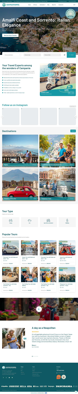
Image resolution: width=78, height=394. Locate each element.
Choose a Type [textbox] (27, 54)
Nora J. (34, 345)
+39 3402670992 (73, 1)
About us (22, 372)
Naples (6, 164)
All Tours (35, 4)
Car (29, 223)
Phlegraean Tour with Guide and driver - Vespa (66, 284)
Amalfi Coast (45, 92)
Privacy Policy (67, 390)
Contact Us (61, 4)
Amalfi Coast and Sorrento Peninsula (51, 164)
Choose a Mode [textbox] (47, 54)
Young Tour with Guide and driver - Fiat (66, 258)
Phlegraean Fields (46, 198)
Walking (67, 223)
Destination (42, 4)
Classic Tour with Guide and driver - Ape (28, 258)
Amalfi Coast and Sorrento (37, 372)
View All (73, 130)
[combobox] (12, 55)
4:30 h (6, 260)
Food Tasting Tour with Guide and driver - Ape (47, 284)
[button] (73, 93)
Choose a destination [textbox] (9, 54)
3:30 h (25, 287)
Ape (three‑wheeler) (48, 223)
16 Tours (34, 164)
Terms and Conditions (60, 390)
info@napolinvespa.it (63, 1)
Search (72, 54)
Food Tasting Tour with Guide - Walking (29, 284)
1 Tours (34, 198)
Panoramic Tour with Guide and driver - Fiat (10, 258)
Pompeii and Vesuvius (10, 198)
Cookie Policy (73, 390)
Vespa (10, 223)
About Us (54, 4)
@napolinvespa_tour (72, 106)
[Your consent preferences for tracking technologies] (76, 392)
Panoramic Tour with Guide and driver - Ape (48, 258)
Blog (48, 4)
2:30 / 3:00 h (63, 260)
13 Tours (71, 164)
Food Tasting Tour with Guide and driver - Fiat (10, 284)
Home (29, 4)
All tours (33, 368)
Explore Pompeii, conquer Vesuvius (12, 35)
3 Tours (71, 198)
